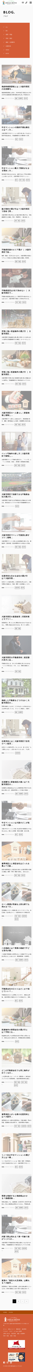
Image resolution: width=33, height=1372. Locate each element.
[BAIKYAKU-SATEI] (9, 38)
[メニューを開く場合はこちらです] (30, 2)
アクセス (5, 1331)
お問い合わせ (6, 1333)
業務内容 (18, 1329)
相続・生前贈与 (21, 1333)
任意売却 (13, 1333)
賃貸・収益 (13, 1335)
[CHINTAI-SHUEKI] (9, 34)
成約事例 (24, 1329)
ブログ (11, 1331)
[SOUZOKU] (10, 42)
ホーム (5, 1329)
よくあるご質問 (18, 1331)
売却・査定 (6, 1335)
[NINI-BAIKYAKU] (8, 46)
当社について (11, 1329)
